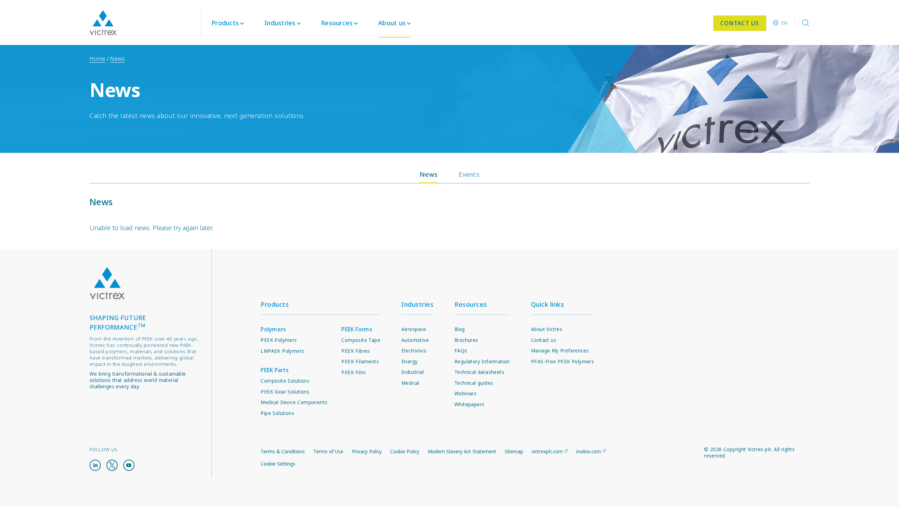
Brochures (466, 340)
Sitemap (514, 451)
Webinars (465, 393)
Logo (107, 283)
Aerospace (413, 329)
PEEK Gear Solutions (285, 392)
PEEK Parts (275, 370)
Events (469, 174)
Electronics (413, 351)
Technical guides (473, 383)
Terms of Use (328, 451)
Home (97, 59)
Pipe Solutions (277, 413)
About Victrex (546, 329)
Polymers (273, 329)
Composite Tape (360, 340)
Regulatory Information (482, 361)
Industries (417, 304)
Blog (459, 329)
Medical (410, 383)
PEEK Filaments (360, 361)
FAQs (460, 351)
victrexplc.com (547, 451)
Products (225, 23)
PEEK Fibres (355, 351)
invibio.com (588, 451)
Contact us (543, 340)
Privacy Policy (367, 451)
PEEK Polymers (279, 340)
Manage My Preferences (560, 351)
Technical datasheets (479, 372)
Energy (409, 361)
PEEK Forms (356, 329)
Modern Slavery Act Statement (462, 451)
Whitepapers (469, 404)
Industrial (412, 372)
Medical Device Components (294, 402)
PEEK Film (353, 372)
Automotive (415, 340)
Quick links (547, 304)
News (117, 59)
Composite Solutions (285, 381)
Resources (470, 304)
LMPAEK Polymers (282, 351)
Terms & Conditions (283, 451)
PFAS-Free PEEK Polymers (562, 361)
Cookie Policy (404, 451)
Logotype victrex (103, 22)
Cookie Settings (278, 464)
